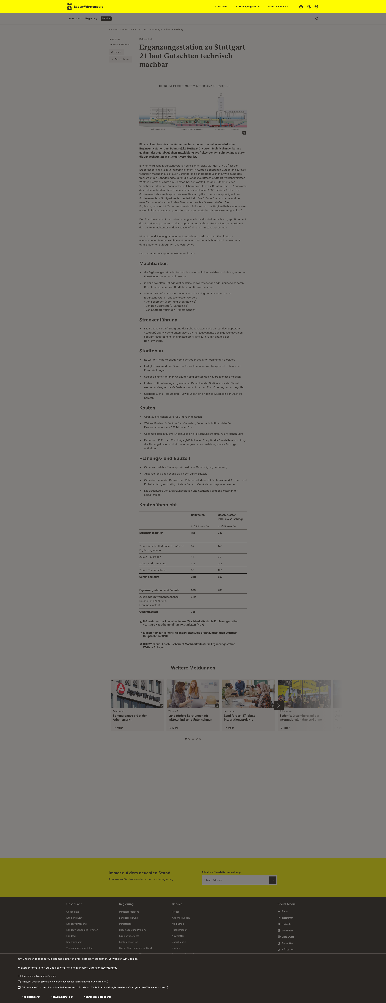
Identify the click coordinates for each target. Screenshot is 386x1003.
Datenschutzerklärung (102, 967)
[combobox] (279, 7)
